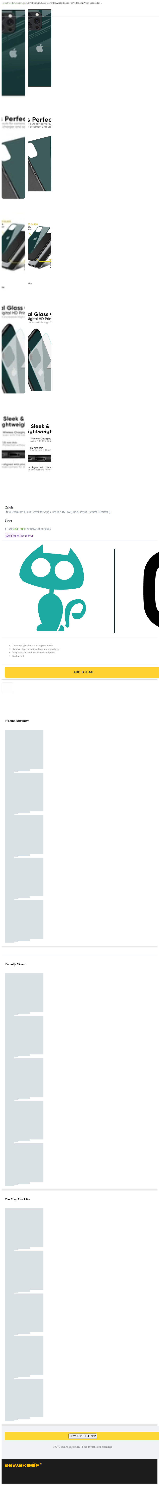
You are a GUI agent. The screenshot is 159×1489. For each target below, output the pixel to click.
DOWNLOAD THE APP (83, 1436)
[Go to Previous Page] (5, 8)
